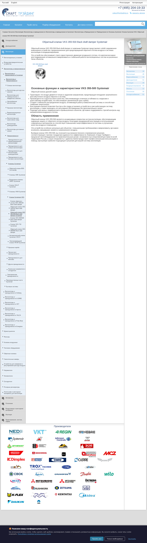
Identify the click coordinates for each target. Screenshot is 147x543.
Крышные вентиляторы (14, 108)
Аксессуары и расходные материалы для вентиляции (13, 392)
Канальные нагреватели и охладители (16, 269)
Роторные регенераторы (12, 387)
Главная (6, 25)
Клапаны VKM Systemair (17, 191)
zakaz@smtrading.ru (120, 13)
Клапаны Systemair (14, 164)
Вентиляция (9, 51)
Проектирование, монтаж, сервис (14, 420)
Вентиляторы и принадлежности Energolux (14, 325)
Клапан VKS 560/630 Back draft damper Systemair (17, 219)
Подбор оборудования (51, 25)
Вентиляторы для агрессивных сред (13, 119)
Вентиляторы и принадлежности (14, 69)
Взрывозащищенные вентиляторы (14, 113)
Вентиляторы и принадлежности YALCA (13, 314)
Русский (5, 3)
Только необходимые (115, 539)
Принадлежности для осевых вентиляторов (15, 147)
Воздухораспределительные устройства (13, 63)
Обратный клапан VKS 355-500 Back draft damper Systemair (17, 214)
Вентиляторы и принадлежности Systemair (14, 74)
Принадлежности (12, 136)
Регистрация (125, 3)
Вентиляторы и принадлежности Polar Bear (14, 320)
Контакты (69, 25)
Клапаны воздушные (10, 342)
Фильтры (7, 337)
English (14, 3)
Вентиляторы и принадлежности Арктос (13, 308)
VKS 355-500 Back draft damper (40, 65)
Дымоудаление (10, 46)
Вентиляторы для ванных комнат (15, 130)
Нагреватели (8, 370)
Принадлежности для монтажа (15, 258)
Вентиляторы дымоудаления (12, 124)
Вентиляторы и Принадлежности (11, 80)
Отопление (9, 403)
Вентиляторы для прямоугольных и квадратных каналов (14, 96)
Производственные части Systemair (14, 281)
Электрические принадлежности (12, 275)
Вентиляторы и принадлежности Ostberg (13, 292)
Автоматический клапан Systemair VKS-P (17, 236)
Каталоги (18, 25)
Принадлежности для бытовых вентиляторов (15, 158)
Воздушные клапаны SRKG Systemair (16, 180)
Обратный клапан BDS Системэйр (16, 169)
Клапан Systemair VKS (16, 197)
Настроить (132, 539)
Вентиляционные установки (13, 57)
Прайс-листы (32, 25)
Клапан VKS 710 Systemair (15, 225)
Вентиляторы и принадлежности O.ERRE (13, 297)
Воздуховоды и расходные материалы (14, 409)
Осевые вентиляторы (14, 85)
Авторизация (137, 3)
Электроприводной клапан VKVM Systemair (17, 241)
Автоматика (9, 398)
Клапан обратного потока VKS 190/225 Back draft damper (16, 202)
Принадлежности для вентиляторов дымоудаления (15, 152)
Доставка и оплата (85, 25)
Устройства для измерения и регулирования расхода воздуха (14, 364)
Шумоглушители (9, 331)
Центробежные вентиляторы (12, 102)
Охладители (8, 381)
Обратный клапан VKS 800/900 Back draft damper (17, 230)
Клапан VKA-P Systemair (14, 186)
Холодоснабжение (12, 40)
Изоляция (9, 414)
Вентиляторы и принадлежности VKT (12, 303)
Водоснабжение (135, 77)
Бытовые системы (12, 286)
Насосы (135, 88)
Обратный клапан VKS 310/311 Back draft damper (17, 208)
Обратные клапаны (10, 353)
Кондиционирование (135, 86)
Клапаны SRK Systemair (17, 175)
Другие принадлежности (16, 264)
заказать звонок (138, 13)
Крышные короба (13, 247)
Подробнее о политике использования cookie (34, 534)
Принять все (96, 539)
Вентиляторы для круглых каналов (15, 91)
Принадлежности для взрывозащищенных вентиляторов (15, 141)
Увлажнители (8, 376)
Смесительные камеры (11, 359)
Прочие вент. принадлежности (13, 253)
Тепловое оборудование (12, 348)
